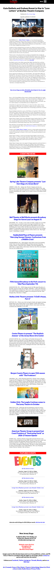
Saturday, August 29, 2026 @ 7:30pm (28, 481)
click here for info (40, 522)
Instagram (27, 560)
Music (23, 567)
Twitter (21, 560)
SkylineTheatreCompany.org (18, 60)
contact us (46, 555)
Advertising (35, 567)
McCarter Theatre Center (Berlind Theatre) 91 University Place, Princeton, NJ (28, 473)
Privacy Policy (35, 569)
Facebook (15, 560)
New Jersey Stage (31, 14)
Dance (14, 567)
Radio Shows (26, 569)
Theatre (28, 567)
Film (18, 567)
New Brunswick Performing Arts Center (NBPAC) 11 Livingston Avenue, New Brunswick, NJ (28, 492)
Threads (33, 560)
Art (4, 567)
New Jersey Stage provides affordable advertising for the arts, (27, 90)
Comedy (8, 567)
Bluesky (39, 560)
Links (19, 569)
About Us (43, 567)
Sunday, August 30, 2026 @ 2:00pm (28, 500)
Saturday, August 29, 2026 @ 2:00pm (28, 471)
